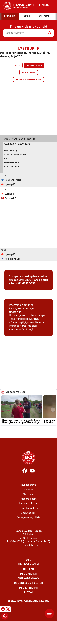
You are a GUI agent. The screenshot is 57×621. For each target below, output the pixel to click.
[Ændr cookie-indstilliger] (4, 616)
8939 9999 (29, 283)
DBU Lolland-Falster (28, 583)
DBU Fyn (28, 569)
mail (45, 280)
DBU (28, 560)
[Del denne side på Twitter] (8, 609)
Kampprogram (34, 66)
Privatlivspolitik (28, 508)
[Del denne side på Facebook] (3, 609)
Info (17, 66)
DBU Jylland (28, 574)
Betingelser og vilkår (28, 517)
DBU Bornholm (28, 564)
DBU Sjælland (28, 588)
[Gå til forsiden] (24, 6)
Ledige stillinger (28, 503)
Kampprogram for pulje (28, 80)
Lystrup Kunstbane (15, 155)
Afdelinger (29, 494)
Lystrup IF (28, 139)
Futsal (28, 592)
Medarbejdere (29, 499)
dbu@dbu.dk (30, 545)
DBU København (28, 578)
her (19, 312)
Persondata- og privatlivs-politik (28, 602)
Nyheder (28, 489)
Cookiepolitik (28, 513)
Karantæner (28, 73)
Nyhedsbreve (28, 485)
